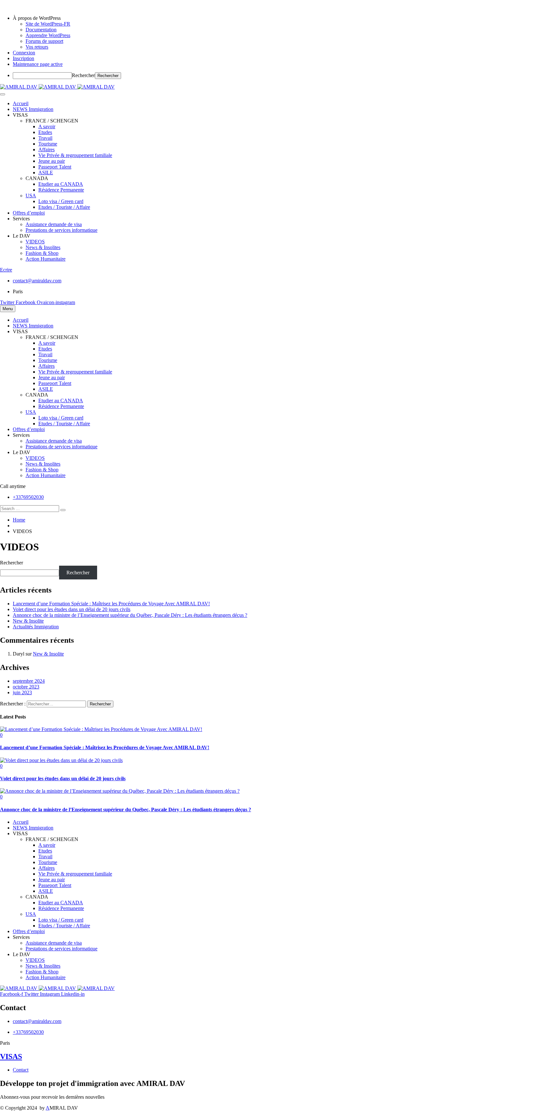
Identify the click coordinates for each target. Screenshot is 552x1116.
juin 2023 (22, 692)
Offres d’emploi (29, 213)
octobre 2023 (26, 686)
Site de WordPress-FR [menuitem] (48, 24)
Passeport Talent (54, 166)
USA (31, 195)
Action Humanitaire (45, 259)
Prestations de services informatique (61, 230)
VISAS (11, 1056)
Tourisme (47, 143)
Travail (45, 138)
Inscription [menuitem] (23, 58)
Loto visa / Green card (60, 201)
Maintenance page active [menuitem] (38, 64)
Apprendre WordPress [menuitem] (48, 35)
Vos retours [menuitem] (37, 47)
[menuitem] (282, 18)
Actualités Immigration (36, 626)
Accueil (20, 103)
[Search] (62, 510)
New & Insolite (28, 621)
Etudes (45, 132)
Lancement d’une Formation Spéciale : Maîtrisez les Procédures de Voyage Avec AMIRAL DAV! (111, 603)
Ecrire (6, 269)
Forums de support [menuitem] (44, 41)
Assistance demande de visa (54, 224)
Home (19, 520)
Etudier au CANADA (60, 184)
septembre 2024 (29, 681)
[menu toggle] (2, 94)
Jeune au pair (51, 161)
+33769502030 (28, 497)
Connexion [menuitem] (24, 52)
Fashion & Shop (42, 253)
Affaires (46, 149)
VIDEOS (35, 241)
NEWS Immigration (33, 109)
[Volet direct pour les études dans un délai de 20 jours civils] (61, 760)
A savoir (46, 126)
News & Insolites (43, 247)
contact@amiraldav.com (37, 280)
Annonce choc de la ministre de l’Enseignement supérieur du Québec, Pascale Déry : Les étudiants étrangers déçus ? (130, 615)
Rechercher (83, 75)
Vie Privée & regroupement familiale (75, 155)
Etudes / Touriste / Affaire (64, 207)
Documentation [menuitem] (41, 29)
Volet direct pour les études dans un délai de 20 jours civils (71, 609)
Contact (20, 1070)
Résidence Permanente (61, 190)
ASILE (45, 172)
